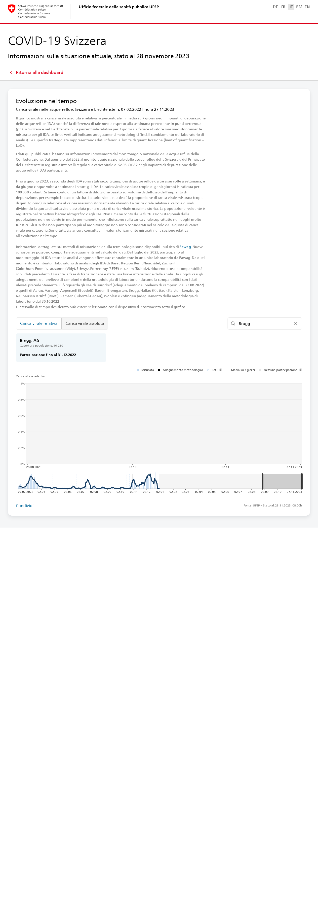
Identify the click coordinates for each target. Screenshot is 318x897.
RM (299, 6)
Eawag (185, 247)
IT (291, 6)
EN (307, 6)
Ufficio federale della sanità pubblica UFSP (119, 6)
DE (275, 6)
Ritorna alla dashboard (39, 72)
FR (283, 6)
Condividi (25, 505)
